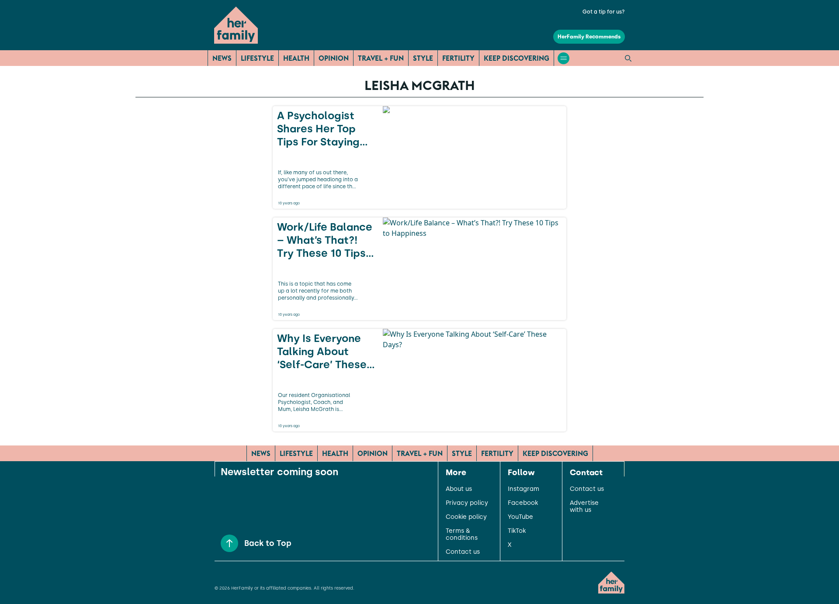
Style (423, 58)
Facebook (523, 503)
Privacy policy (467, 503)
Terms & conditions (462, 535)
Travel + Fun (381, 58)
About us (459, 489)
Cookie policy (466, 517)
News (222, 58)
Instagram (523, 489)
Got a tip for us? (603, 12)
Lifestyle (257, 58)
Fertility (458, 58)
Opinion (334, 58)
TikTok (517, 531)
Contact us (463, 552)
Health (296, 58)
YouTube (520, 517)
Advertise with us (584, 507)
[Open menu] (563, 58)
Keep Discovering (516, 58)
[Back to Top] (229, 543)
